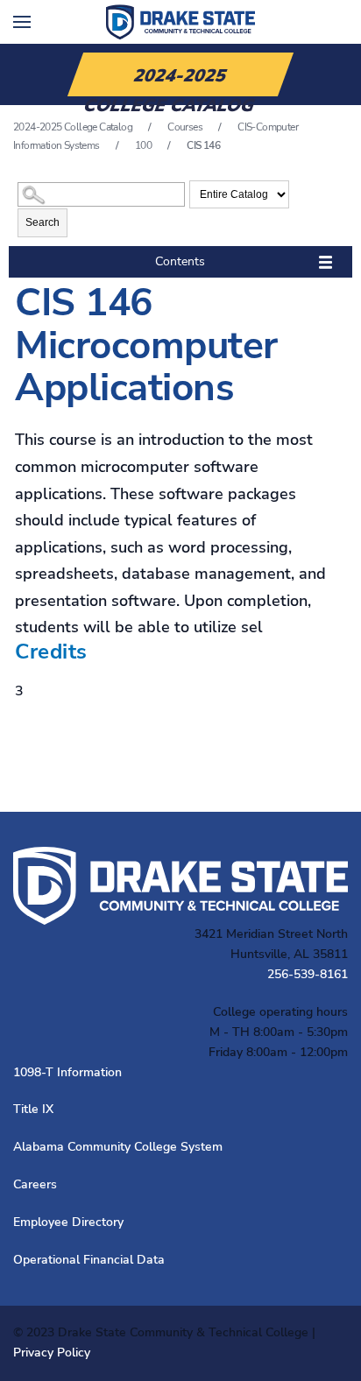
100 (143, 145)
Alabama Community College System (118, 1146)
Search (42, 222)
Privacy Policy (51, 1352)
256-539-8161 (307, 974)
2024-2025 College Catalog (72, 127)
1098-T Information (67, 1072)
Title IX (33, 1109)
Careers (35, 1184)
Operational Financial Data (89, 1259)
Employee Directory (68, 1222)
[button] (22, 22)
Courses (184, 127)
